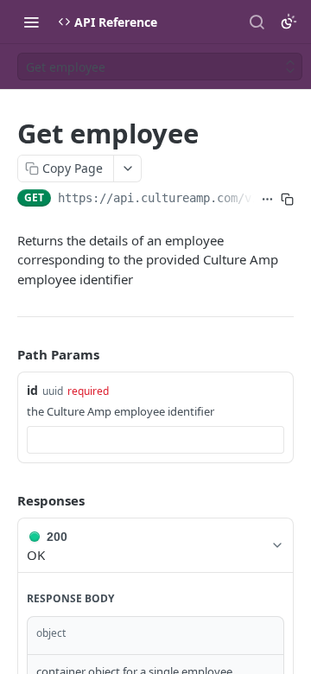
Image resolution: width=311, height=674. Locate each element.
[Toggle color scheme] (288, 21)
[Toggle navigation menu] (31, 21)
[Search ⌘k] (256, 21)
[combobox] (155, 440)
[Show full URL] (267, 199)
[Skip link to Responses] (5, 500)
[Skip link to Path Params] (5, 355)
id (32, 390)
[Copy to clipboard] (287, 199)
